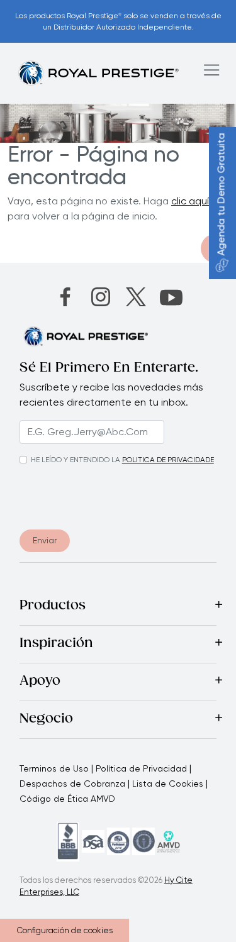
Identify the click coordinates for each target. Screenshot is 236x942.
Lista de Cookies (167, 784)
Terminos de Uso (54, 768)
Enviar (45, 540)
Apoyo (40, 681)
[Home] (98, 73)
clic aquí (190, 201)
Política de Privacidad (141, 768)
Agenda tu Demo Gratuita (221, 194)
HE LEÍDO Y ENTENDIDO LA (75, 459)
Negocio (46, 719)
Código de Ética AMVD (67, 799)
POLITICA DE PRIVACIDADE (168, 459)
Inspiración (56, 644)
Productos (53, 606)
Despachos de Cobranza (72, 784)
